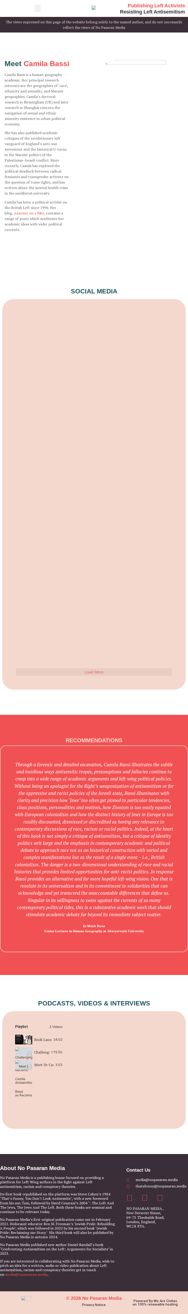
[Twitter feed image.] (48, 483)
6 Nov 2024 (117, 332)
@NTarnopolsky (57, 546)
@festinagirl (98, 444)
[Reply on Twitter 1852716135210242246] (86, 521)
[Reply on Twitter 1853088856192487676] (139, 420)
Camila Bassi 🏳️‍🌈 (132, 440)
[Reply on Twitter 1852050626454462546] (34, 659)
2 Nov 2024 (61, 448)
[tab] (38, 1039)
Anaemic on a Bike (29, 213)
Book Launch (43, 1039)
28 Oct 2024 (115, 550)
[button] (37, 8)
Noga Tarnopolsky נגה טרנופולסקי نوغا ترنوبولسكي (33, 559)
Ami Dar (30, 330)
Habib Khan (27, 447)
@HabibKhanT (44, 444)
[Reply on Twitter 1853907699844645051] (34, 413)
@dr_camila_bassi (152, 435)
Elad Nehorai (81, 330)
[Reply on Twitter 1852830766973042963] (34, 500)
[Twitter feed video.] (48, 396)
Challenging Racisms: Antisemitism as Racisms (41, 1052)
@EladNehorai (100, 328)
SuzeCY (81, 444)
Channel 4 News (133, 330)
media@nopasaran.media (26, 1274)
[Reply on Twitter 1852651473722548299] (139, 456)
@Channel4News (155, 328)
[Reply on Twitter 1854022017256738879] (86, 400)
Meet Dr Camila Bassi (43, 1064)
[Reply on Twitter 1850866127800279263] (86, 623)
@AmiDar (43, 328)
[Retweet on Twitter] (29, 317)
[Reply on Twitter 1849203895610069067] (139, 653)
